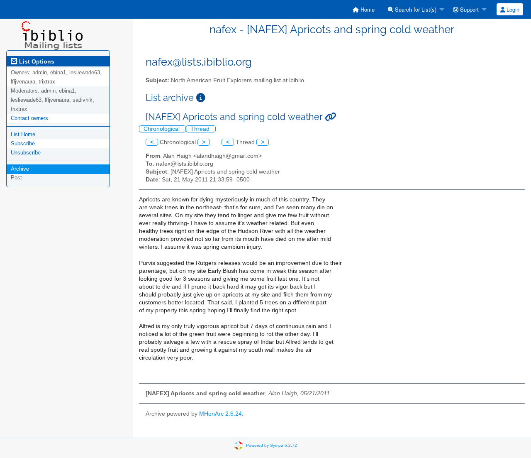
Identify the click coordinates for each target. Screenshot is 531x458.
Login (512, 9)
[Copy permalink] (330, 117)
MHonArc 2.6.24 (220, 414)
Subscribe (23, 143)
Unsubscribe (26, 152)
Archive (20, 169)
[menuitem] (363, 9)
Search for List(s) (414, 9)
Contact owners (29, 118)
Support (468, 9)
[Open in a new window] (200, 98)
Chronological (162, 129)
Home (367, 9)
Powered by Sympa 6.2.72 (271, 445)
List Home (23, 134)
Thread (200, 129)
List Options (35, 61)
